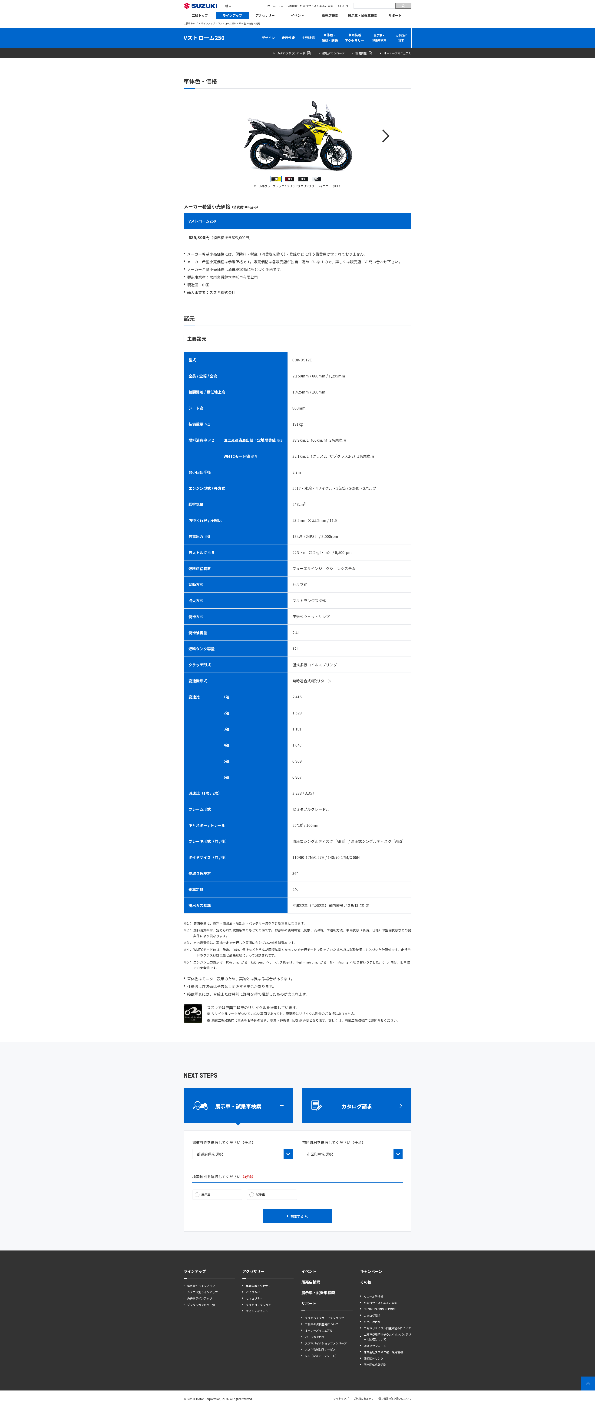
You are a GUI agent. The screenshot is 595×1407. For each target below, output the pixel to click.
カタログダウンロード (291, 53)
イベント (297, 15)
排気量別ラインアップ (201, 1286)
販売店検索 (330, 15)
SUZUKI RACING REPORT (380, 1309)
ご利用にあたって (363, 1398)
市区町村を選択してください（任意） (333, 1142)
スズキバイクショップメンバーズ (326, 1343)
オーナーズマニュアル (397, 53)
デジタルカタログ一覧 (201, 1305)
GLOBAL (343, 6)
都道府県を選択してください (223, 1142)
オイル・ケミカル (257, 1311)
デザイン (268, 37)
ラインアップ (232, 15)
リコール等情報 (288, 6)
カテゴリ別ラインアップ (202, 1292)
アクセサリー (265, 15)
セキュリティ (254, 1298)
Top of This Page (588, 1383)
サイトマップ (341, 1398)
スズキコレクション (258, 1305)
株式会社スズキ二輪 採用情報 (383, 1352)
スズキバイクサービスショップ (324, 1318)
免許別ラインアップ (199, 1298)
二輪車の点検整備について (321, 1324)
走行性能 (288, 37)
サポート (395, 15)
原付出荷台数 (372, 1322)
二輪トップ (200, 15)
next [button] (386, 136)
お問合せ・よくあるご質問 (316, 6)
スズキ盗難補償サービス (320, 1349)
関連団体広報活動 (375, 1365)
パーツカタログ (314, 1337)
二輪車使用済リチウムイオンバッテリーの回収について (387, 1336)
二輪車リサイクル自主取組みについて (387, 1328)
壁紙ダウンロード (333, 53)
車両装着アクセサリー (354, 38)
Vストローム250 (227, 23)
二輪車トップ (191, 23)
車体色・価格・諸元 (330, 38)
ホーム (271, 6)
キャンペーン (371, 1271)
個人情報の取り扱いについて (394, 1398)
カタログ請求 (401, 37)
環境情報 (361, 53)
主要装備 (308, 37)
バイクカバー (254, 1292)
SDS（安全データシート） (321, 1356)
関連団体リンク (373, 1358)
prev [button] (209, 136)
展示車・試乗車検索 (362, 15)
